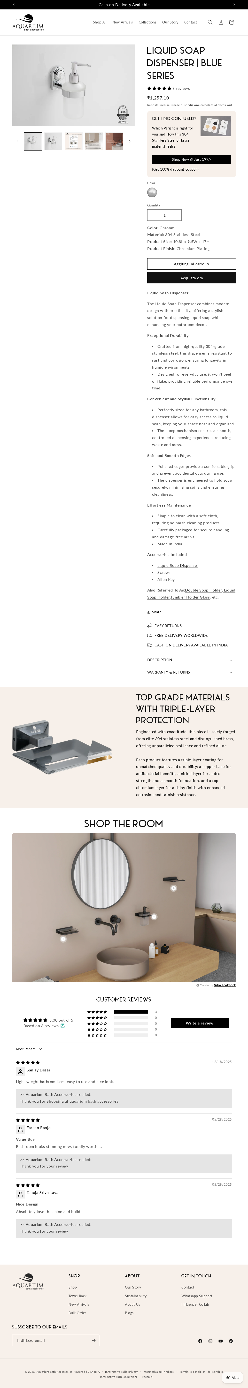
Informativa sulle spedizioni (118, 1376)
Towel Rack (78, 1296)
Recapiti (147, 1376)
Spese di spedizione (185, 105)
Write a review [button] (199, 1023)
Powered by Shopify (87, 1371)
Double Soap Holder (203, 590)
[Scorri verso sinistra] (17, 141)
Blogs (129, 1313)
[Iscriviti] (93, 1340)
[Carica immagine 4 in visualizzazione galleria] (94, 141)
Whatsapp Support (196, 1296)
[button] (210, 22)
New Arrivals (79, 1304)
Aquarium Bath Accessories (55, 1371)
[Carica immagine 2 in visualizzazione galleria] (53, 141)
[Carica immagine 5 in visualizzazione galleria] (114, 141)
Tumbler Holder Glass (190, 597)
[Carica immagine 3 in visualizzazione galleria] (74, 141)
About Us (132, 1304)
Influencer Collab (195, 1304)
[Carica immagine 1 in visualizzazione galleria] (33, 141)
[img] (28, 1062)
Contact (187, 1287)
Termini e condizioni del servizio (201, 1371)
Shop (73, 1287)
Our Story (133, 1287)
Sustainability (136, 1296)
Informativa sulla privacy (121, 1371)
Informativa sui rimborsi (159, 1371)
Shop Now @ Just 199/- (191, 159)
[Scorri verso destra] (129, 141)
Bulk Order (77, 1313)
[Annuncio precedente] (13, 4)
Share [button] (156, 612)
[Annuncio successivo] (234, 4)
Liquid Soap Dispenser (177, 565)
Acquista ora (191, 278)
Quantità (153, 205)
